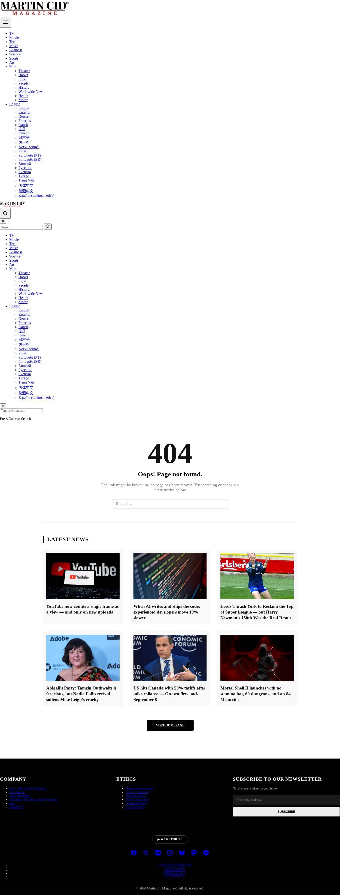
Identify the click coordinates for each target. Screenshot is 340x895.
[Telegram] (206, 853)
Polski (23, 151)
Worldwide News (31, 92)
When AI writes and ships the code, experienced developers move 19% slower (166, 612)
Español (24, 112)
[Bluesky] (182, 853)
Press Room (17, 792)
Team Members (19, 796)
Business (15, 50)
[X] (146, 853)
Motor (23, 100)
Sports (14, 58)
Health (23, 96)
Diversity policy (136, 796)
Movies (14, 37)
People (23, 83)
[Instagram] (170, 853)
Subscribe (286, 811)
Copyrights (174, 875)
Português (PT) (30, 155)
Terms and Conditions (174, 864)
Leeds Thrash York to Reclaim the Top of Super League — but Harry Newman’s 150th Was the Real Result (257, 612)
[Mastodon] (194, 853)
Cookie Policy (174, 870)
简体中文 (26, 185)
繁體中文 (26, 191)
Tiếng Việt (26, 180)
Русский (25, 168)
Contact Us (16, 807)
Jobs (12, 803)
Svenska (25, 172)
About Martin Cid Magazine (27, 788)
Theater (24, 71)
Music (13, 46)
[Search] (5, 213)
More (13, 67)
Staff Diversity (135, 807)
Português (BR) (30, 159)
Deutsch (25, 116)
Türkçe (24, 176)
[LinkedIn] (158, 853)
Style (22, 79)
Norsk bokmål (29, 147)
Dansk (23, 125)
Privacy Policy (175, 873)
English (14, 104)
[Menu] (5, 22)
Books (23, 75)
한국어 (24, 142)
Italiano (24, 133)
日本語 (24, 137)
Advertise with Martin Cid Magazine (33, 799)
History (24, 87)
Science (15, 54)
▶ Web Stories (170, 839)
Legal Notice (175, 867)
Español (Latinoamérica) (36, 195)
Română (25, 164)
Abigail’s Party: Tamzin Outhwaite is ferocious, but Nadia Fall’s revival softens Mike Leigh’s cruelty (81, 694)
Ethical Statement (137, 792)
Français (25, 121)
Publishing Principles (139, 788)
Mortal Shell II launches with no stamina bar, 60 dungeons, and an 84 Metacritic (255, 694)
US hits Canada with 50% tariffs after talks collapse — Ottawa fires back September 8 (169, 694)
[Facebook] (134, 853)
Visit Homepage (170, 725)
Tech (12, 42)
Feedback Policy (136, 803)
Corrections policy (138, 799)
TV (11, 33)
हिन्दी (22, 129)
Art (11, 62)
